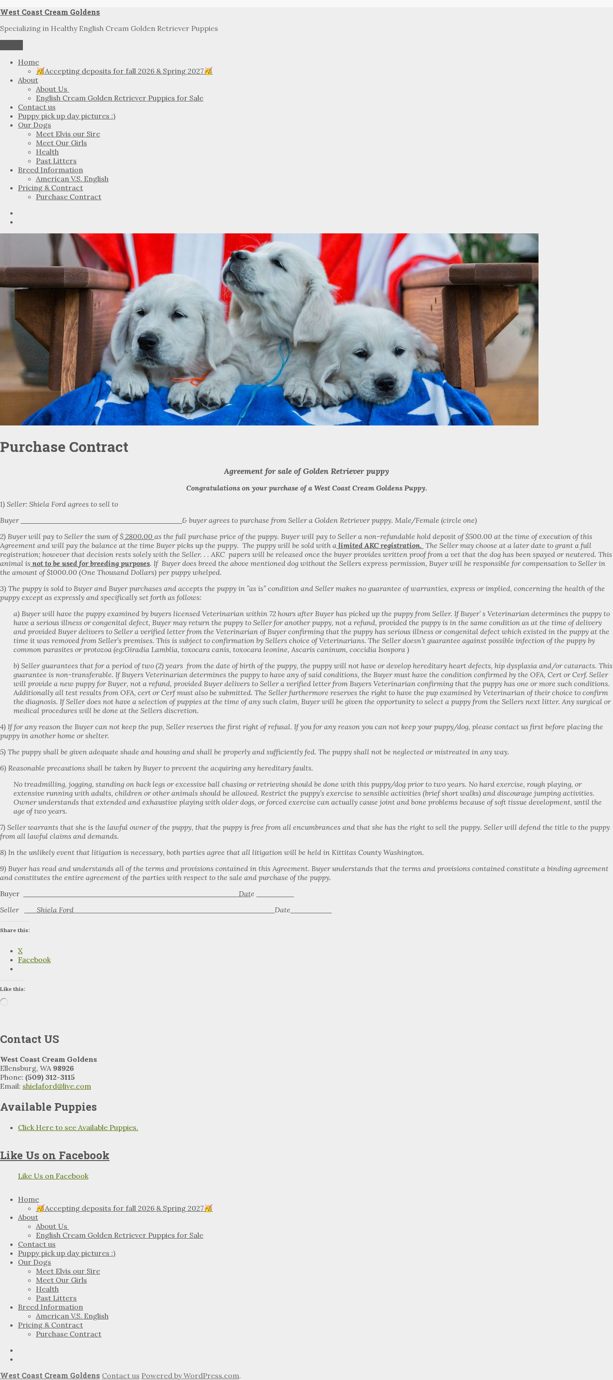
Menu (11, 45)
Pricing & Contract (50, 187)
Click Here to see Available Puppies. (78, 1127)
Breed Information (50, 169)
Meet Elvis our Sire (68, 133)
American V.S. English (72, 178)
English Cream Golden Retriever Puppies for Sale (119, 97)
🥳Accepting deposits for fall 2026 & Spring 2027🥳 (124, 70)
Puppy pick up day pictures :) (66, 115)
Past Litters (56, 160)
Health (47, 151)
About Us (52, 88)
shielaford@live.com (56, 1086)
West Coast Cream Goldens (50, 12)
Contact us (37, 106)
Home (28, 61)
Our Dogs (34, 124)
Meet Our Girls (61, 142)
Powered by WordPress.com (190, 1375)
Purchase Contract (68, 196)
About (28, 79)
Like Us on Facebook (54, 1155)
